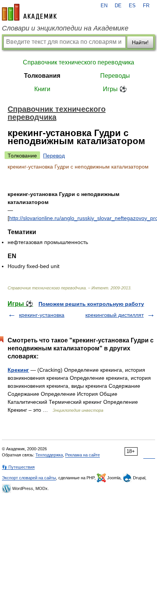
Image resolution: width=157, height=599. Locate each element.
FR (146, 5)
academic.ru (29, 12)
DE (118, 5)
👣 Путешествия (18, 467)
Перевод (54, 156)
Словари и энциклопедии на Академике (65, 28)
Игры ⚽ (115, 89)
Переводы (115, 75)
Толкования (42, 75)
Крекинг (18, 370)
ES (132, 5)
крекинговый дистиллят (114, 315)
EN (104, 5)
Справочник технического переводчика (78, 62)
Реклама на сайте (82, 455)
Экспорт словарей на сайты (29, 477)
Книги (42, 89)
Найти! (140, 42)
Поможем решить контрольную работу (91, 304)
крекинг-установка (41, 315)
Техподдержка (49, 455)
